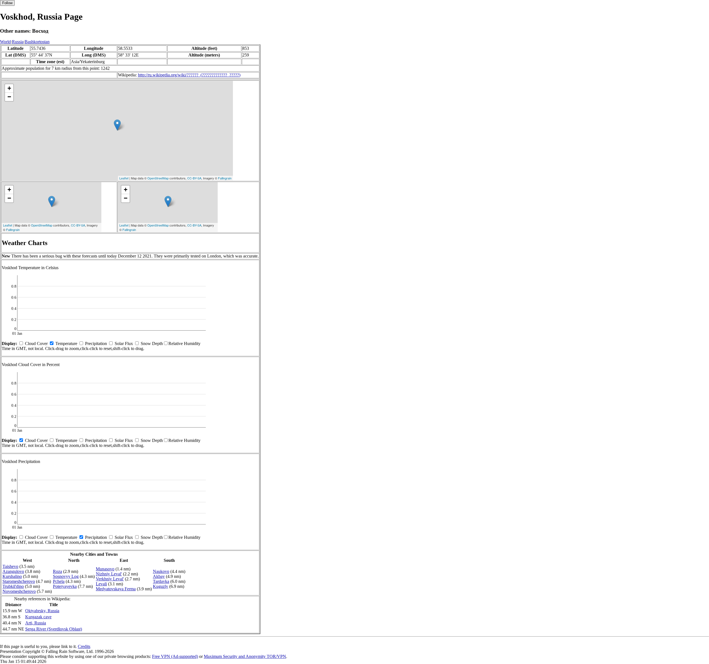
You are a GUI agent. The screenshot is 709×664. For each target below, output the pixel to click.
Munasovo (105, 569)
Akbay (159, 576)
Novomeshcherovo (19, 591)
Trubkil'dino (13, 586)
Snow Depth (152, 343)
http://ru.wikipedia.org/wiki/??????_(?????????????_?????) (189, 75)
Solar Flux (124, 343)
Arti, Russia (35, 623)
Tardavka (161, 581)
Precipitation (96, 343)
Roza (57, 571)
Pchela (59, 581)
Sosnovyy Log (66, 576)
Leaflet (124, 178)
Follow (7, 3)
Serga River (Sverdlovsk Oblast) (53, 629)
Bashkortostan (37, 41)
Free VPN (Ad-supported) (175, 656)
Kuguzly (160, 586)
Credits (84, 646)
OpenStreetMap (158, 178)
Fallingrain (225, 178)
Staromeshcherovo (18, 581)
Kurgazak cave (38, 616)
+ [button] (9, 88)
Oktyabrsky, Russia (42, 610)
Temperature (66, 343)
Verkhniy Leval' (110, 579)
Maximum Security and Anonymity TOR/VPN (245, 656)
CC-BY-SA (194, 178)
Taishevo (10, 566)
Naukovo (161, 571)
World (5, 41)
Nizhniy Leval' (109, 574)
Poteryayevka (65, 586)
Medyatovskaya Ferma (116, 588)
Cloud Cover (36, 343)
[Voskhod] (117, 125)
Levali (101, 583)
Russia (18, 41)
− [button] (9, 96)
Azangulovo (13, 571)
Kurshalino (12, 576)
